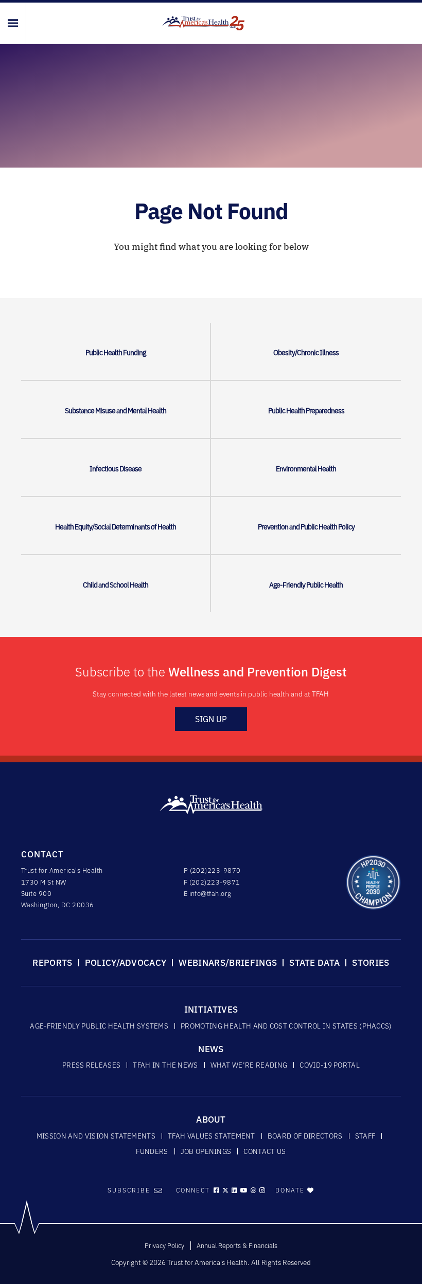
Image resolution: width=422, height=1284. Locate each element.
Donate (291, 1190)
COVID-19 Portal (330, 1065)
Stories (370, 962)
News (210, 1049)
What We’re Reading (249, 1065)
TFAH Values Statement (211, 1136)
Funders (152, 1151)
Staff (365, 1136)
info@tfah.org (210, 893)
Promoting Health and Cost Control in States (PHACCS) (286, 1026)
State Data (314, 962)
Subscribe (129, 1190)
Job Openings (206, 1151)
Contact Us (264, 1151)
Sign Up (211, 719)
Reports (52, 962)
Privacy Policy (164, 1245)
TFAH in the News (165, 1065)
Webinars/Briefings (228, 962)
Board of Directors (305, 1136)
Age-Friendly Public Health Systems (99, 1026)
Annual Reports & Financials (237, 1245)
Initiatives (211, 1009)
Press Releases (91, 1065)
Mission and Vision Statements (96, 1136)
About (211, 1119)
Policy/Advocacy (126, 962)
